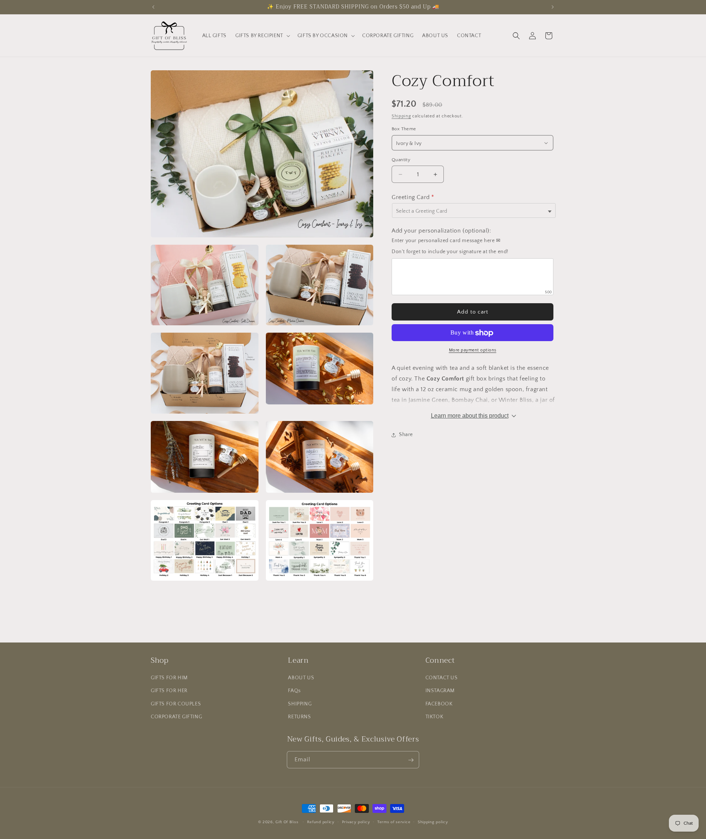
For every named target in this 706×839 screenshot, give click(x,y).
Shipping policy (433, 821)
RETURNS (299, 717)
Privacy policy (356, 821)
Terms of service (393, 821)
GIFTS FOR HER (169, 691)
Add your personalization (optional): (441, 231)
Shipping (401, 116)
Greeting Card (413, 197)
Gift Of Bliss (286, 822)
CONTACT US (441, 678)
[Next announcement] (553, 7)
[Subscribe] (411, 760)
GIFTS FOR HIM (169, 678)
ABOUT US (301, 678)
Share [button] (406, 435)
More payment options (472, 350)
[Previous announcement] (153, 7)
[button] (262, 35)
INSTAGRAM (440, 691)
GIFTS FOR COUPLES (176, 704)
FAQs (294, 691)
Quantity (401, 159)
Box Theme (404, 129)
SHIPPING (299, 704)
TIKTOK (434, 717)
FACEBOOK (439, 704)
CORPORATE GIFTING (176, 717)
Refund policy (321, 821)
